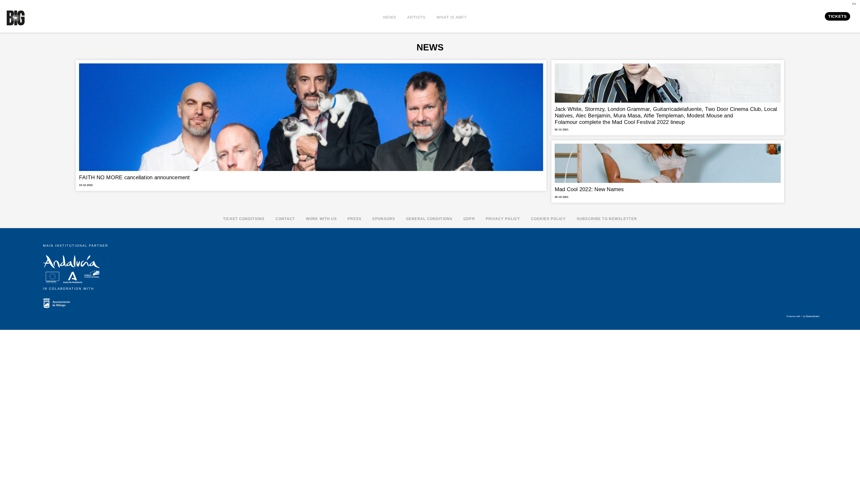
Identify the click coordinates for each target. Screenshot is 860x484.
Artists (416, 17)
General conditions (429, 219)
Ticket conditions (244, 219)
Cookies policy (548, 219)
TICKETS (837, 16)
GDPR (469, 219)
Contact (285, 219)
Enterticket (812, 316)
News (389, 17)
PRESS (354, 219)
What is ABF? (451, 17)
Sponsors (383, 219)
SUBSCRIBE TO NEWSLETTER (607, 219)
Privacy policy (503, 219)
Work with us (321, 219)
